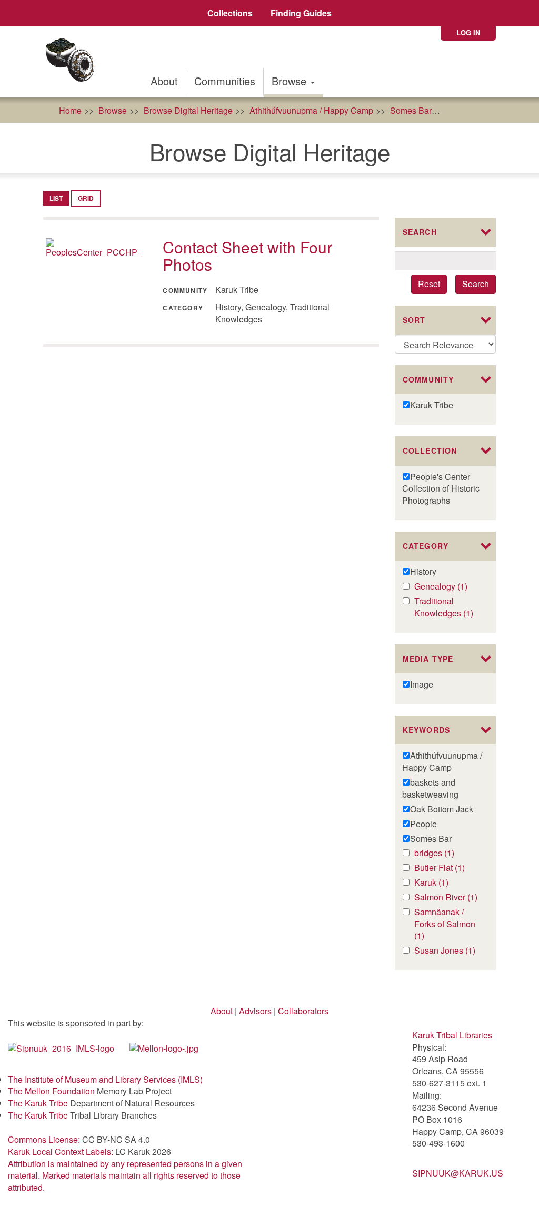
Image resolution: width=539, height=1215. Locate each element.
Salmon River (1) (447, 897)
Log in (468, 32)
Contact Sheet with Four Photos (247, 256)
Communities (224, 81)
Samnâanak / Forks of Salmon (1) (444, 924)
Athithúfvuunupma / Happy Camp (311, 110)
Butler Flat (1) (447, 868)
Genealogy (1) (447, 587)
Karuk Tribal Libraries (452, 1035)
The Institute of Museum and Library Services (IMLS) (105, 1079)
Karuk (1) (442, 883)
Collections (230, 13)
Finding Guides (301, 13)
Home (70, 110)
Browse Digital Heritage (188, 110)
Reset (429, 284)
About (164, 81)
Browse (291, 81)
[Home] (73, 62)
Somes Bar (411, 110)
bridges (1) (447, 853)
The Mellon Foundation (51, 1091)
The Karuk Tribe (38, 1103)
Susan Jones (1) (447, 951)
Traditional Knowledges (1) (447, 607)
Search (475, 284)
